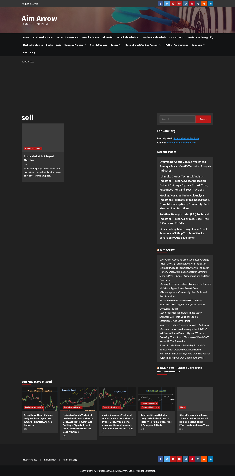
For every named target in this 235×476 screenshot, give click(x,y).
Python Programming (176, 44)
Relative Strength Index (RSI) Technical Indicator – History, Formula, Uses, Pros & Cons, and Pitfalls (184, 219)
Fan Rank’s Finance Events (181, 142)
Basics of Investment (68, 37)
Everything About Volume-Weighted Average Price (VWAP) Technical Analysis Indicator (185, 166)
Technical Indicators (34, 407)
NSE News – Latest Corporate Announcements (179, 369)
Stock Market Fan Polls (186, 138)
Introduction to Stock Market (98, 37)
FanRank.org (70, 459)
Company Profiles (73, 44)
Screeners (197, 44)
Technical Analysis (126, 37)
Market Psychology (198, 37)
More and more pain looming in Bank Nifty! (183, 328)
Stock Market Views (42, 37)
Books (49, 44)
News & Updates (98, 44)
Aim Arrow (39, 18)
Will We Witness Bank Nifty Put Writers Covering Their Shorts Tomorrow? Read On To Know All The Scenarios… (185, 337)
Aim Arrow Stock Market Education (136, 470)
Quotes (114, 44)
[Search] (211, 37)
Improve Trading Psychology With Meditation (185, 324)
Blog (32, 52)
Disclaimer (50, 459)
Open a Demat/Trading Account (141, 44)
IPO (25, 52)
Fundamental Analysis (154, 37)
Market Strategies (33, 44)
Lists (58, 44)
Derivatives (175, 37)
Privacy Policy (29, 459)
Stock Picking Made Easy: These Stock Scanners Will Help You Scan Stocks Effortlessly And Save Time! (184, 233)
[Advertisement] (117, 87)
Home (26, 37)
